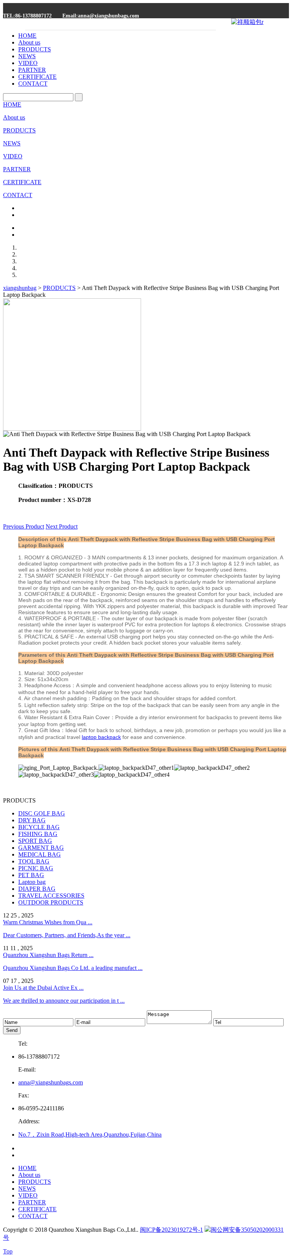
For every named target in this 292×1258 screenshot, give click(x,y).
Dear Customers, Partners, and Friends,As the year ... (66, 935)
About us (29, 42)
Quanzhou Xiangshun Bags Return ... (48, 955)
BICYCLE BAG (39, 827)
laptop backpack (101, 737)
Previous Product (23, 526)
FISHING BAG (37, 834)
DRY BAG (32, 820)
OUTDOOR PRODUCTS (50, 902)
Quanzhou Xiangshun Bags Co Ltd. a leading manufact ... (73, 968)
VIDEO (28, 63)
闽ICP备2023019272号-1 (171, 1229)
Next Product (62, 526)
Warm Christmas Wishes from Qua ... (47, 922)
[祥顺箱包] (247, 22)
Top (8, 1251)
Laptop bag (32, 882)
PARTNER (32, 70)
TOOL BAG (33, 861)
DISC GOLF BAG (41, 813)
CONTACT (33, 83)
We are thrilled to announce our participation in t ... (64, 1000)
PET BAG (31, 875)
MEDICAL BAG (39, 854)
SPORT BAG (35, 841)
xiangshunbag (19, 288)
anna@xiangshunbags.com (50, 1082)
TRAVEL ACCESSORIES (51, 895)
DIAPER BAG (37, 888)
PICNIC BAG (35, 868)
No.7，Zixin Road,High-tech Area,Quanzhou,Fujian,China (90, 1134)
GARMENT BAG (41, 847)
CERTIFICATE (37, 76)
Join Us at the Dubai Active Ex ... (43, 987)
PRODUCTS (34, 49)
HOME (27, 35)
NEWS (27, 56)
